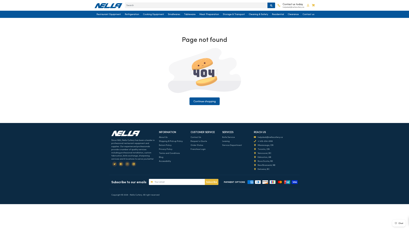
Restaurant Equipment (108, 14)
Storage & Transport (234, 14)
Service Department (232, 145)
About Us (163, 137)
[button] (308, 5)
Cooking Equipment (153, 14)
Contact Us (196, 137)
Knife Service (228, 137)
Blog (161, 157)
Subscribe (211, 182)
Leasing (226, 141)
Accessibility (165, 161)
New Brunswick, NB (266, 165)
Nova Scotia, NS (265, 161)
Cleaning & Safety (258, 14)
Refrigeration (132, 14)
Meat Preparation (209, 14)
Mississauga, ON (265, 145)
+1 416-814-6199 (265, 141)
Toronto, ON (263, 149)
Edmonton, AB (264, 157)
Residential (278, 14)
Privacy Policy (165, 149)
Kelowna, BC (263, 169)
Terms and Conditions (169, 153)
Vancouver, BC (264, 153)
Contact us (308, 14)
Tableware (190, 14)
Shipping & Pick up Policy (171, 141)
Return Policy (165, 145)
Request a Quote (199, 141)
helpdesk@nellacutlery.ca (270, 137)
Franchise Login (198, 149)
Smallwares (174, 14)
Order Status (197, 145)
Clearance (293, 14)
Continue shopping (204, 101)
